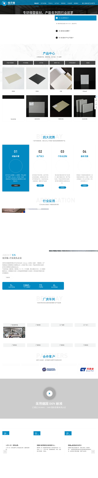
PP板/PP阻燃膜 (10, 62)
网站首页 (36, 3)
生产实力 (57, 3)
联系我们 (76, 3)
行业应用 (70, 3)
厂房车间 (14, 345)
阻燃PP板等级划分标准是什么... (46, 445)
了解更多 (16, 185)
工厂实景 (61, 325)
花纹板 (87, 62)
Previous (4, 450)
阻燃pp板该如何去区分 (75, 445)
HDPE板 (41, 62)
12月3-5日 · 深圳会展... (12, 445)
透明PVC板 (56, 62)
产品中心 (50, 3)
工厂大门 (85, 325)
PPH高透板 (25, 62)
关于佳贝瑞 (43, 3)
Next (92, 450)
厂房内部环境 (14, 325)
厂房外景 (38, 325)
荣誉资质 (63, 3)
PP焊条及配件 (72, 62)
